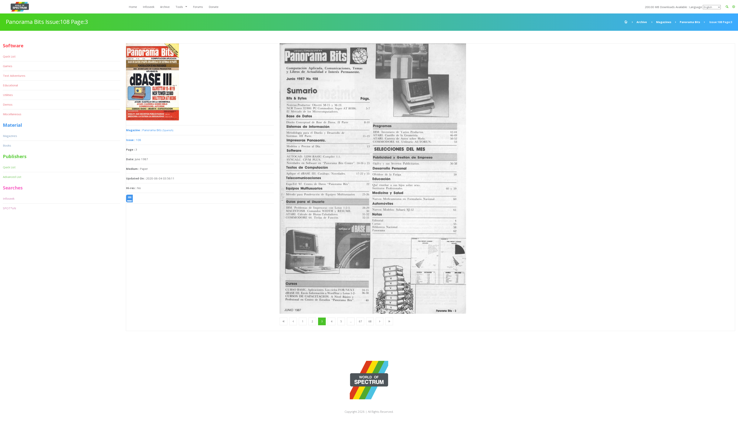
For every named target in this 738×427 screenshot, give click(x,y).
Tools (179, 7)
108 (133, 140)
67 (360, 321)
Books (7, 145)
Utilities (8, 95)
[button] (733, 7)
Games (7, 66)
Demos (7, 104)
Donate (214, 7)
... (351, 321)
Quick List (9, 56)
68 (369, 321)
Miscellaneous (12, 114)
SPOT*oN (9, 208)
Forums (198, 7)
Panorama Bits (690, 22)
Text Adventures (14, 76)
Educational (10, 85)
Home (133, 7)
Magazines (663, 22)
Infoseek (148, 7)
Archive (165, 7)
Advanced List (12, 177)
